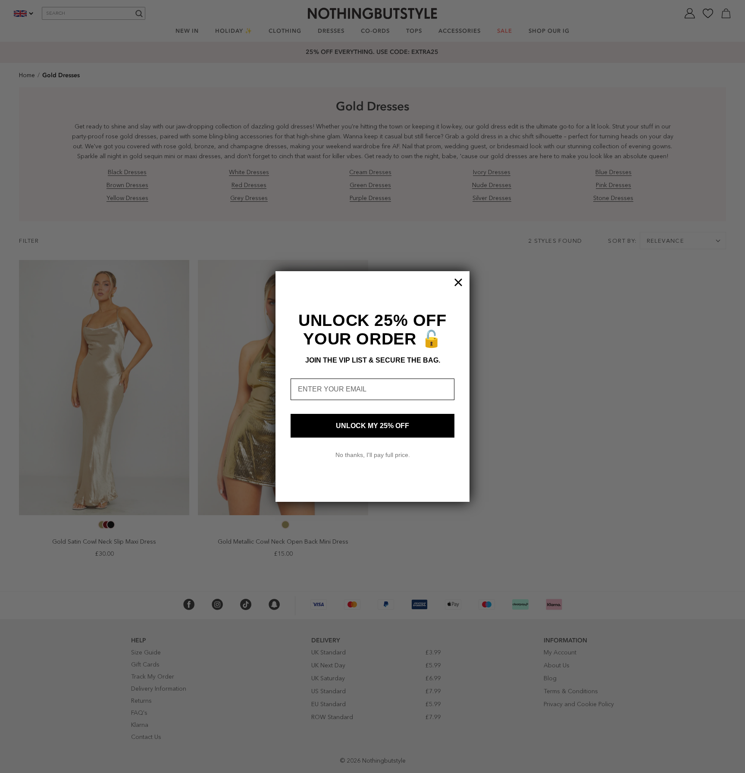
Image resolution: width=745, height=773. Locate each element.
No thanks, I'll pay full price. (372, 454)
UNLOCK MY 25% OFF (372, 425)
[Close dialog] (458, 282)
